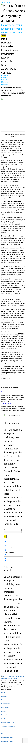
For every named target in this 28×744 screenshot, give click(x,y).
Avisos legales (9, 68)
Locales (5, 57)
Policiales (6, 42)
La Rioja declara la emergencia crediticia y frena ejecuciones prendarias (13, 437)
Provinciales (7, 53)
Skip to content (6, 2)
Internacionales (9, 50)
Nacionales (7, 46)
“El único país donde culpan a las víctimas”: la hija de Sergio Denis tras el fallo (13, 456)
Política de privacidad (7, 722)
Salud (4, 65)
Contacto (6, 72)
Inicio (4, 38)
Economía (6, 61)
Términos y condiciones (8, 726)
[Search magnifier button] (5, 536)
